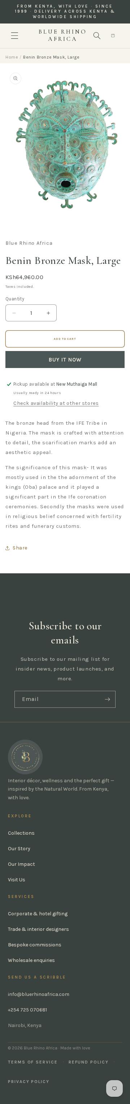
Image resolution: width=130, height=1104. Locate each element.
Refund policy (89, 1062)
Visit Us (16, 880)
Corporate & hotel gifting (38, 914)
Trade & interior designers (38, 929)
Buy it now (65, 359)
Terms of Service (33, 1062)
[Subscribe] (107, 699)
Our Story (19, 849)
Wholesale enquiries (31, 960)
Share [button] (20, 548)
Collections (21, 833)
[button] (14, 36)
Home (11, 57)
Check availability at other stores (56, 403)
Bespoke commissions (34, 945)
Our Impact (21, 864)
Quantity (14, 298)
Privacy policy (28, 1081)
